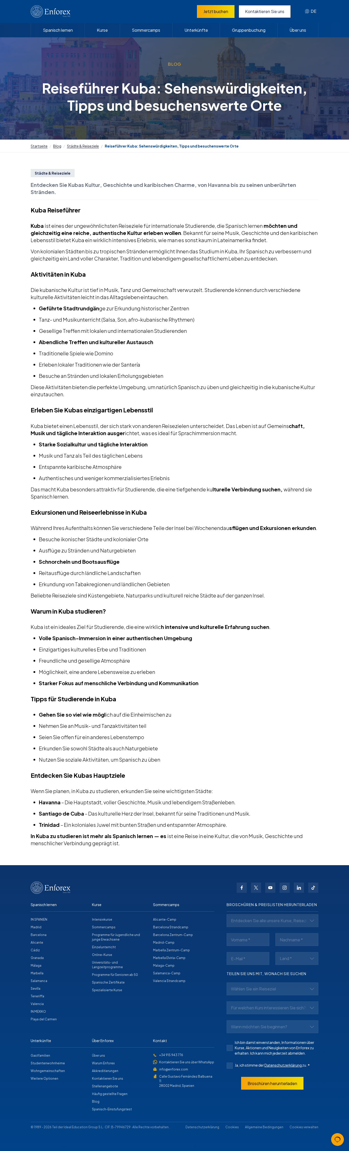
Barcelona (38, 935)
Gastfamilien (40, 1055)
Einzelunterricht (104, 947)
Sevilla (35, 988)
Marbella (37, 973)
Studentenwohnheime (48, 1063)
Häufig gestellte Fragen (109, 1094)
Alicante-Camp (164, 919)
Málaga (36, 965)
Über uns (297, 30)
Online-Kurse (102, 955)
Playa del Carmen (44, 1019)
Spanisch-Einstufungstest (112, 1109)
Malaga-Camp (164, 965)
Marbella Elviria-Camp (169, 958)
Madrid (36, 927)
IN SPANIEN (39, 919)
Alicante (37, 942)
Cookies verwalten (303, 1127)
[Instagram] (285, 888)
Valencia (37, 1004)
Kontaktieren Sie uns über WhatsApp (186, 1062)
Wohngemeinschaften (48, 1071)
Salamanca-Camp (166, 973)
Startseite (39, 146)
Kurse (102, 30)
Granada (37, 958)
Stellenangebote (105, 1086)
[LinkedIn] (299, 888)
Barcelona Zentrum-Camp (173, 935)
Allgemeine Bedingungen (264, 1127)
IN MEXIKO (38, 1011)
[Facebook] (242, 888)
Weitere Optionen (44, 1078)
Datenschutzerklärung (283, 1065)
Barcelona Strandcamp (170, 927)
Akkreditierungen (105, 1071)
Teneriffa (37, 996)
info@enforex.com (173, 1069)
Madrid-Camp (164, 942)
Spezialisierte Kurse (107, 990)
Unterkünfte (196, 30)
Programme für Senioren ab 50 (115, 975)
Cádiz (35, 950)
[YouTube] (270, 888)
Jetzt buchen (215, 11)
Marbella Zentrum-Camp (171, 950)
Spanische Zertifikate (108, 982)
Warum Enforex (103, 1063)
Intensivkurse (102, 919)
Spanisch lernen (58, 30)
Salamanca (39, 981)
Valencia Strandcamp (169, 981)
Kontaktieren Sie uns (264, 11)
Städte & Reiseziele (83, 146)
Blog (57, 146)
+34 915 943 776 (171, 1055)
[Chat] (337, 1139)
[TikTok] (313, 888)
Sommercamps (146, 30)
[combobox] (310, 11)
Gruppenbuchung (248, 30)
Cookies (232, 1127)
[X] (256, 888)
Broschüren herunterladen (272, 1083)
